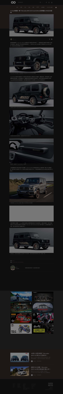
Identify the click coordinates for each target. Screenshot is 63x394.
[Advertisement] (31, 15)
